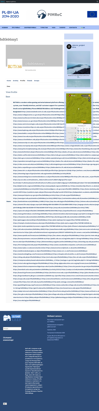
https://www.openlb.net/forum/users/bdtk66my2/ (30, 235)
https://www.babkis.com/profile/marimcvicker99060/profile (34, 133)
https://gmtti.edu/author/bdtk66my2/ (42, 288)
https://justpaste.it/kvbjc (63, 170)
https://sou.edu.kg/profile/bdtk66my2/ (26, 300)
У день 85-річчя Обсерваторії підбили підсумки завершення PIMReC (56, 338)
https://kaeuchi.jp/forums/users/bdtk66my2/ (28, 272)
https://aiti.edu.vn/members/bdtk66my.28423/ (29, 229)
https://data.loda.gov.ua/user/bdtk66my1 (60, 155)
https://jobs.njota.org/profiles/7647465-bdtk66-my (74, 223)
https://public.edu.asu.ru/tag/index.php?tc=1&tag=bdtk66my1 (68, 238)
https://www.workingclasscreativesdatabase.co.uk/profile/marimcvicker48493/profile (43, 177)
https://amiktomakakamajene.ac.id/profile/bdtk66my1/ (32, 251)
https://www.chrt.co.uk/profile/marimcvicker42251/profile (33, 170)
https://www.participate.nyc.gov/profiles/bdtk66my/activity (34, 195)
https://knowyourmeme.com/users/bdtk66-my (29, 238)
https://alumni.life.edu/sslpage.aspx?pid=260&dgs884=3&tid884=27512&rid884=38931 (43, 204)
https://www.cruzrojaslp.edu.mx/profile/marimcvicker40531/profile (36, 146)
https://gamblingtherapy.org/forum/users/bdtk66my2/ (32, 285)
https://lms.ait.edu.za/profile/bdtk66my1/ (83, 257)
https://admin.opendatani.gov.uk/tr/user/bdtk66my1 (59, 158)
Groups (36, 81)
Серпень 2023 (51, 330)
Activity (15, 81)
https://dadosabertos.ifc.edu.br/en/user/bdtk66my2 (64, 167)
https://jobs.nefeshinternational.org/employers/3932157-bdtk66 (47, 232)
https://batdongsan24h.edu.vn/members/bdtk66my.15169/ (70, 217)
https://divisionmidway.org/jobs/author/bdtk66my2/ (55, 242)
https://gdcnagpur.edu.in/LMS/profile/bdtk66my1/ (30, 220)
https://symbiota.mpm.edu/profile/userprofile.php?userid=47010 (45, 192)
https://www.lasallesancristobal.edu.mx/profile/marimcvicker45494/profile (39, 118)
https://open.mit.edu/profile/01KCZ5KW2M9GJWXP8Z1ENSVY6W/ (35, 211)
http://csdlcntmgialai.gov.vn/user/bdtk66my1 (61, 164)
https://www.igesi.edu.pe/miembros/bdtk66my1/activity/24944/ (35, 198)
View (8, 86)
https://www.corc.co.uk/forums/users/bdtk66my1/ (69, 251)
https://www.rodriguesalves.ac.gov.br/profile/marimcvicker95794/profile (38, 115)
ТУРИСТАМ (44, 27)
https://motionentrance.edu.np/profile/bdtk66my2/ (73, 288)
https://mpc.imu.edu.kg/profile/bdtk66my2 (60, 201)
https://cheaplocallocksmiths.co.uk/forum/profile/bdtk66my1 (75, 254)
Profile (22, 81)
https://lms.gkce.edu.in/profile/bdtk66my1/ (28, 294)
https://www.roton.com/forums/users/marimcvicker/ (80, 276)
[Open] (78, 62)
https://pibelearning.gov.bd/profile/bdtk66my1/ (67, 297)
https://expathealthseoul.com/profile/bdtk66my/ (75, 211)
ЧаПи (53, 27)
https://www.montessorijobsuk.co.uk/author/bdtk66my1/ (66, 248)
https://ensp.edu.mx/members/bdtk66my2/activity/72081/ (69, 207)
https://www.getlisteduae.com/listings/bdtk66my (30, 214)
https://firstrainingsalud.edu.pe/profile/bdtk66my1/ (31, 245)
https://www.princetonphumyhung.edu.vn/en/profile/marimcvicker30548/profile (41, 149)
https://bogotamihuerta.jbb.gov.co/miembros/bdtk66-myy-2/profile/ (37, 276)
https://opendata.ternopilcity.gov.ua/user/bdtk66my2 (32, 161)
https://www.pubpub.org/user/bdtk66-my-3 (56, 186)
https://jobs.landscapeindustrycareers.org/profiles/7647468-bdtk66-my (38, 226)
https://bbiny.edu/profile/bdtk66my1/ (38, 297)
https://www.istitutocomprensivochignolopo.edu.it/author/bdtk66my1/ (38, 266)
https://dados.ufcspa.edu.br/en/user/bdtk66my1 (74, 152)
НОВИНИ (5, 27)
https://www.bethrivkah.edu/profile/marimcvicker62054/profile (35, 152)
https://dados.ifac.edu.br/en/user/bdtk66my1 (66, 161)
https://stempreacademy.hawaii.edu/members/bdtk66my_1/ (34, 260)
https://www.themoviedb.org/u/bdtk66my (59, 229)
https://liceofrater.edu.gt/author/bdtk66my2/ (64, 291)
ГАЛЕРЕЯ (62, 27)
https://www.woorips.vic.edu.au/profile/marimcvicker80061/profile (36, 143)
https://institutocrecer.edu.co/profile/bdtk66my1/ (62, 272)
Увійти (2, 1)
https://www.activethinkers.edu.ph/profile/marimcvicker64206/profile (37, 139)
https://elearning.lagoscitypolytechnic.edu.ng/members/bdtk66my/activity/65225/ (42, 173)
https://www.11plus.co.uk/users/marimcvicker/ (29, 248)
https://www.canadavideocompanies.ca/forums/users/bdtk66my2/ (73, 245)
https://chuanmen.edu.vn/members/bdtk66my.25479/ (31, 217)
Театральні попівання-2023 (56, 333)
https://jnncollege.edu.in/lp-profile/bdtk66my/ (60, 294)
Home (9, 81)
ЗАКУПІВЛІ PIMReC (30, 27)
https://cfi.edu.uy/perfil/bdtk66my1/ (68, 195)
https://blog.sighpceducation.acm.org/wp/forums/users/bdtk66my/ (73, 263)
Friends (29, 81)
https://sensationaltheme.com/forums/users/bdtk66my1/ (62, 279)
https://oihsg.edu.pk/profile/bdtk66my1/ (27, 257)
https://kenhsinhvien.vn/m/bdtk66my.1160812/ (29, 201)
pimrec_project (78, 52)
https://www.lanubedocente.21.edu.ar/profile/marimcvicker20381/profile (47, 112)
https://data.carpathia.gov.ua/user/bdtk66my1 (29, 167)
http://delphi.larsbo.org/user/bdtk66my (27, 186)
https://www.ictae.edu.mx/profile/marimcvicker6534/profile (34, 136)
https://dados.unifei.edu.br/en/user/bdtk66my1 (29, 155)
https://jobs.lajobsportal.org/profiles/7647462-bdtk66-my (68, 220)
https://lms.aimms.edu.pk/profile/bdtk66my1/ (64, 235)
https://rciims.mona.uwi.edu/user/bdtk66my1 (29, 164)
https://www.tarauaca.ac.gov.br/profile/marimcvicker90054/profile (36, 121)
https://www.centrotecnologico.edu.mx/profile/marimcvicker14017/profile (39, 124)
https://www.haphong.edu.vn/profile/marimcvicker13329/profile (35, 130)
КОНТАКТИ (73, 27)
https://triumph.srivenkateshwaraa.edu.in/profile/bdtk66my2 (34, 223)
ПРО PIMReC (16, 27)
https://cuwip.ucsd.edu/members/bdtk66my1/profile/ (80, 269)
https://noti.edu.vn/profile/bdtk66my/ (55, 257)
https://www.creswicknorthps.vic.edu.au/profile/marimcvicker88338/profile (39, 127)
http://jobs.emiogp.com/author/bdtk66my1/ (68, 282)
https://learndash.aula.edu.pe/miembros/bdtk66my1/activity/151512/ (37, 269)
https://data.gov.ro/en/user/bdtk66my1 (27, 158)
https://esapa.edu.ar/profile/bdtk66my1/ (27, 279)
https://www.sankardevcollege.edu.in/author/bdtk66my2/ (72, 285)
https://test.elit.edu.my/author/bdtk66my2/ (37, 282)
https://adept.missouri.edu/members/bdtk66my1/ (30, 291)
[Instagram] (88, 71)
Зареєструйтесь (11, 1)
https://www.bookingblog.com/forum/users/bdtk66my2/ (33, 254)
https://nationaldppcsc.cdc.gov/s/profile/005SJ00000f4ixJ (60, 189)
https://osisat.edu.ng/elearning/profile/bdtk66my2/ (31, 263)
